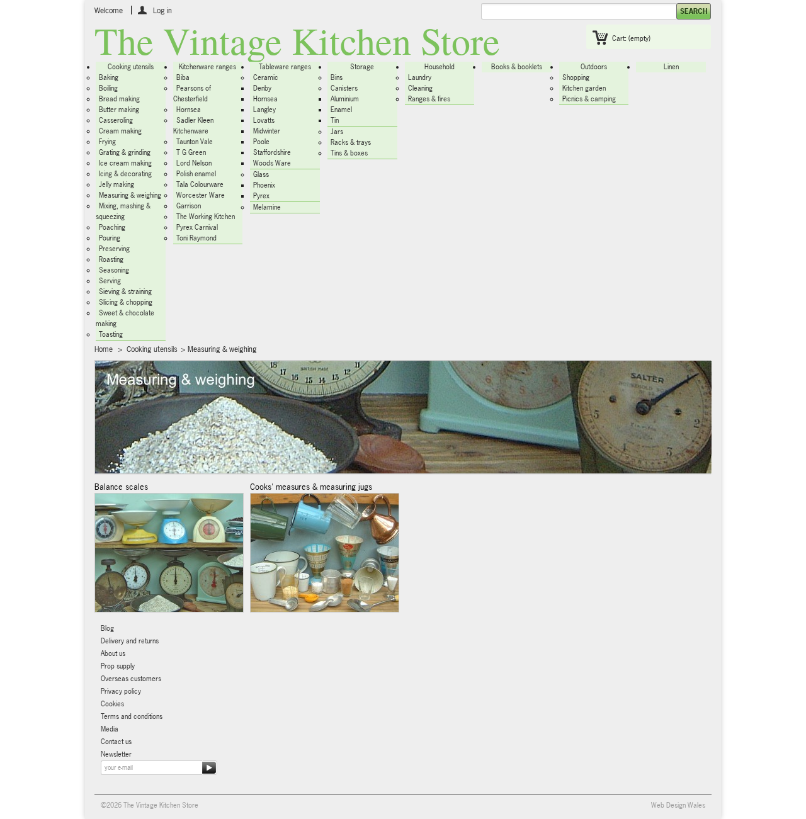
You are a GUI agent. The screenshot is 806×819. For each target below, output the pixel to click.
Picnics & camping (589, 98)
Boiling (108, 88)
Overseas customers (131, 678)
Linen (671, 66)
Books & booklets (516, 66)
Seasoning (114, 270)
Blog (107, 628)
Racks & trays (351, 142)
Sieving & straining (125, 291)
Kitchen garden (584, 88)
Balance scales (121, 486)
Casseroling (116, 120)
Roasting (111, 259)
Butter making (119, 109)
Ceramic (265, 77)
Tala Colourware (200, 184)
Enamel (341, 109)
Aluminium (345, 98)
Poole (261, 141)
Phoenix (264, 185)
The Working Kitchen (205, 216)
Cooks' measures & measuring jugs (311, 486)
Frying (107, 141)
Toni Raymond (196, 238)
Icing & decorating (125, 173)
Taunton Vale (194, 141)
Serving (110, 280)
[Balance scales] (169, 553)
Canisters (344, 88)
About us (113, 653)
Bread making (119, 98)
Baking (108, 77)
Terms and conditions (131, 716)
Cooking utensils (131, 66)
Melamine (267, 207)
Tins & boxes (349, 153)
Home (103, 349)
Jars (337, 131)
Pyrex (261, 195)
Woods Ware (272, 163)
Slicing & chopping (125, 302)
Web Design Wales (678, 805)
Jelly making (116, 184)
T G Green (191, 152)
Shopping (575, 77)
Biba (183, 77)
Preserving (114, 248)
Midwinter (266, 131)
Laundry (419, 77)
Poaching (112, 227)
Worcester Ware (200, 195)
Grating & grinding (124, 152)
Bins (337, 77)
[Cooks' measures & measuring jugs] (324, 553)
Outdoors (594, 66)
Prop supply (118, 666)
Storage (362, 66)
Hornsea (188, 109)
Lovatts (264, 120)
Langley (264, 109)
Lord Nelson (194, 163)
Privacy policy (121, 691)
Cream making (120, 131)
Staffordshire (272, 152)
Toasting (111, 334)
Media (109, 729)
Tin (335, 120)
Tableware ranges (285, 66)
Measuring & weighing (130, 195)
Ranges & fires (429, 98)
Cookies (112, 703)
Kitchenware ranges (207, 66)
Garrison (188, 205)
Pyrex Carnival (197, 227)
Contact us (116, 741)
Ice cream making (125, 163)
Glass (261, 174)
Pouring (109, 238)
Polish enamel (196, 173)
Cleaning (420, 88)
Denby (262, 88)
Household (439, 66)
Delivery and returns (130, 640)
